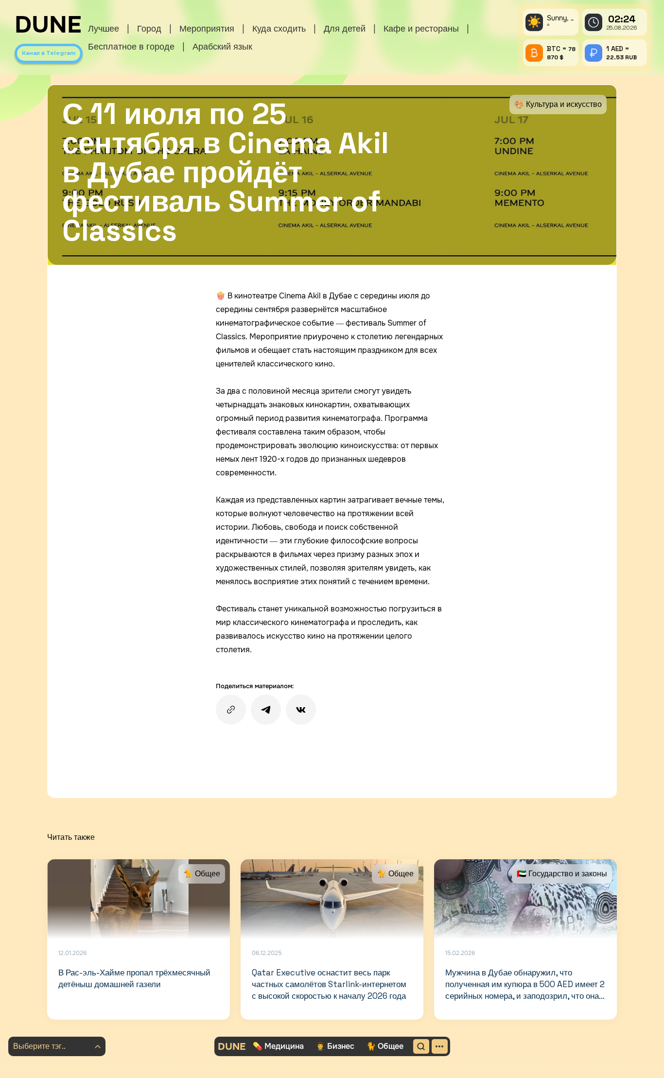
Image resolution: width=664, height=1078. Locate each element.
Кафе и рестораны (421, 28)
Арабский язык (222, 46)
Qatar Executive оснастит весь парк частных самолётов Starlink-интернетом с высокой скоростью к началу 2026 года (329, 984)
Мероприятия (206, 28)
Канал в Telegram (48, 53)
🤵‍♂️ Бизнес (334, 1046)
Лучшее (103, 28)
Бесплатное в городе (131, 46)
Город (149, 28)
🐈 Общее (384, 1046)
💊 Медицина (278, 1046)
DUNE (48, 25)
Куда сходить (279, 28)
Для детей (345, 28)
